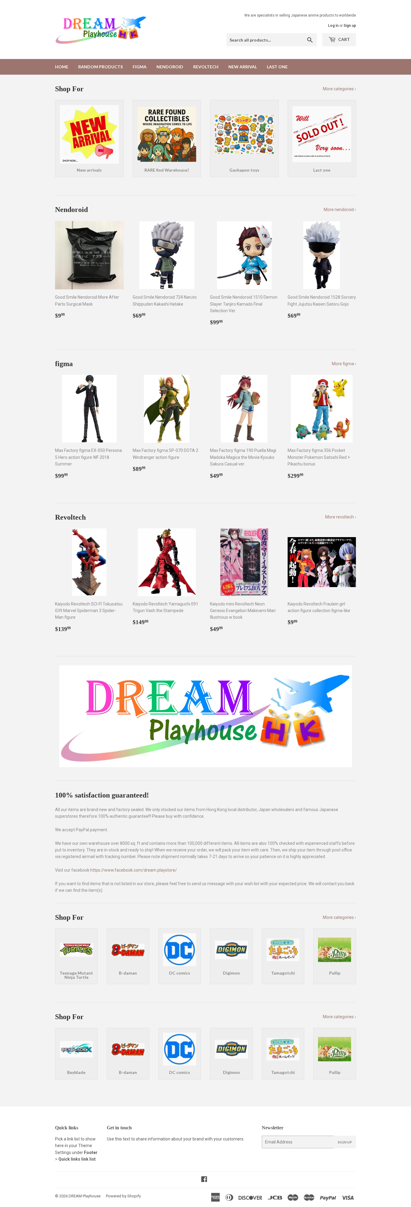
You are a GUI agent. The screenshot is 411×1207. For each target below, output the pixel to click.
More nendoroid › (340, 209)
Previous (68, 716)
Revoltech (205, 66)
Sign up (350, 25)
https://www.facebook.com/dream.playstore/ (133, 870)
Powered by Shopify (123, 1196)
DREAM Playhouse (84, 1196)
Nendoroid (169, 66)
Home (61, 66)
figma (140, 66)
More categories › (339, 88)
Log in (333, 25)
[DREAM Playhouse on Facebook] (204, 1179)
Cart (343, 39)
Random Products (100, 66)
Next (343, 716)
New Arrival (242, 66)
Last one (277, 66)
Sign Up (345, 1142)
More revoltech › (340, 517)
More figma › (344, 363)
